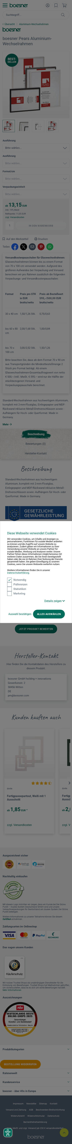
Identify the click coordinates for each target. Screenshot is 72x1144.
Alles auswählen (49, 614)
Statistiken (19, 589)
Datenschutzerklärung (18, 572)
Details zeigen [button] (53, 601)
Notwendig (19, 579)
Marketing (19, 593)
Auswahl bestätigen (19, 614)
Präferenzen (20, 584)
